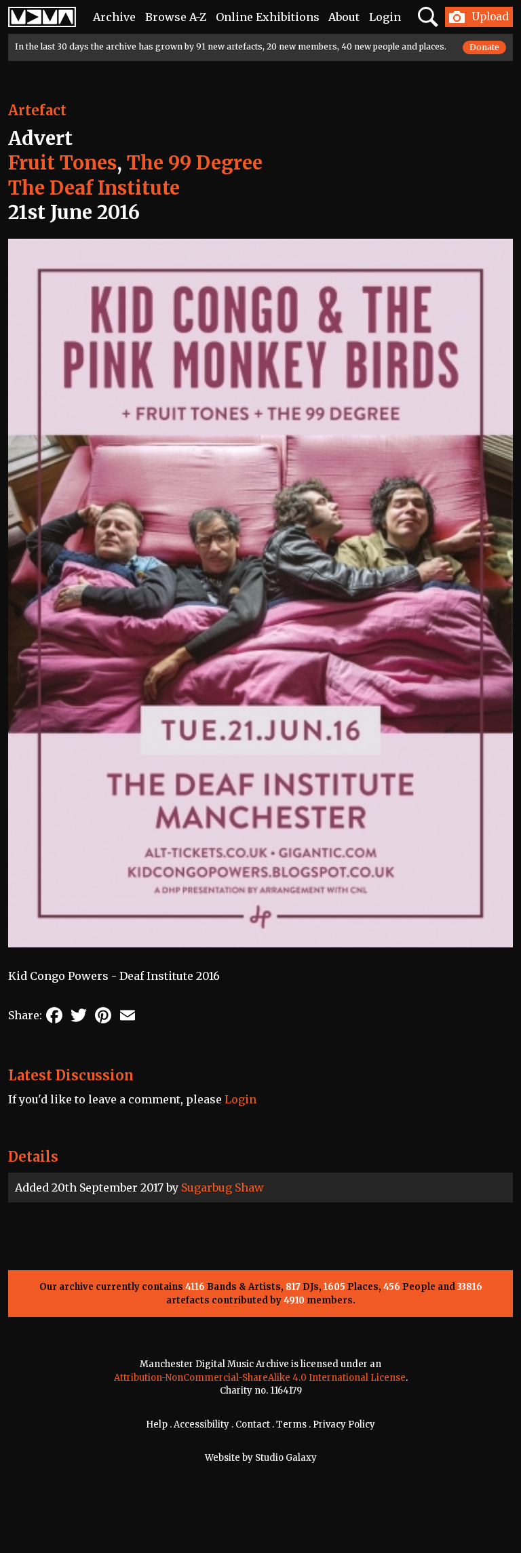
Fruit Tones (62, 163)
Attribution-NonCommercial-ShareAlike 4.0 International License (260, 1377)
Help (157, 1424)
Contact (252, 1424)
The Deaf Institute (94, 188)
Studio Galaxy (286, 1457)
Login (385, 17)
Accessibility (201, 1424)
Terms (291, 1424)
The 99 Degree (195, 163)
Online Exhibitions (268, 17)
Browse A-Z (175, 17)
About (344, 17)
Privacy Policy (344, 1424)
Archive (114, 17)
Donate (484, 47)
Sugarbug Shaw (222, 1187)
